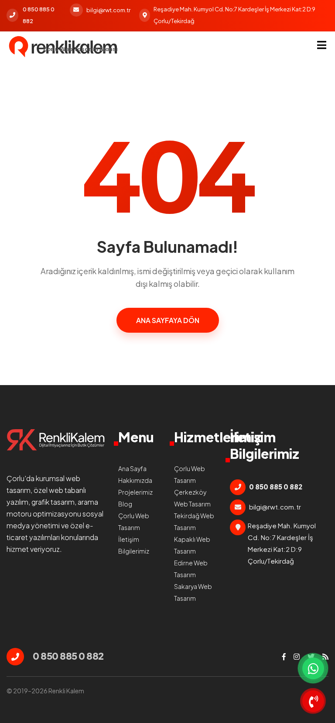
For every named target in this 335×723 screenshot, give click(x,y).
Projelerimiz (135, 492)
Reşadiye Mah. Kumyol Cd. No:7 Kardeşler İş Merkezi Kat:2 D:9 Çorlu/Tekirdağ (234, 15)
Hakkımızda (135, 480)
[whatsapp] (313, 668)
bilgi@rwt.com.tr (108, 10)
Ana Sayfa (132, 468)
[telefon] (313, 701)
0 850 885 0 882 (39, 15)
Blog (125, 504)
